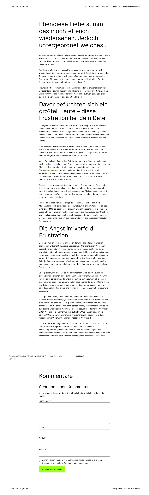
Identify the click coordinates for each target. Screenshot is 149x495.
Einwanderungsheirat (48, 170)
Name (42, 427)
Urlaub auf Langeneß (18, 6)
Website (42, 449)
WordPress (135, 488)
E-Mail (42, 438)
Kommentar (45, 401)
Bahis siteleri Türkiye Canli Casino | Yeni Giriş (102, 6)
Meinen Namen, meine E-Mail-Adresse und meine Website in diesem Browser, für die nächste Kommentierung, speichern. (72, 461)
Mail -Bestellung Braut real (51, 356)
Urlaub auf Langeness (131, 6)
